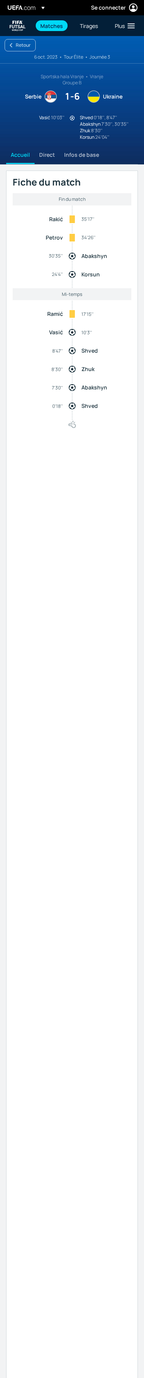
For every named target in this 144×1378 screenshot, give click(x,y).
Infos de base (81, 155)
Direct (47, 155)
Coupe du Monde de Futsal (17, 26)
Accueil (20, 155)
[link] (51, 25)
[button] (123, 25)
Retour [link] (23, 45)
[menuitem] (53, 25)
